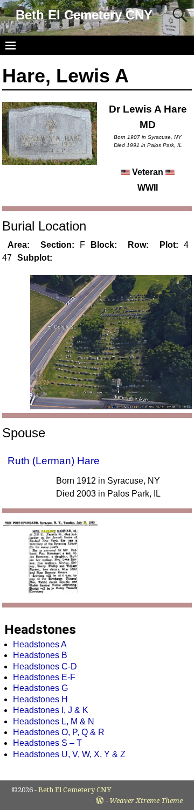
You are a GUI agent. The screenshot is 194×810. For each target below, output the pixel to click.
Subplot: (34, 257)
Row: (138, 244)
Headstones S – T (47, 743)
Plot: (169, 244)
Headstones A (40, 644)
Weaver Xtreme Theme (146, 801)
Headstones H (40, 699)
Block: (104, 244)
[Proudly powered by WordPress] (99, 801)
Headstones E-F (44, 677)
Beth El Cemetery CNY (84, 15)
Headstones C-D (45, 666)
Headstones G (40, 688)
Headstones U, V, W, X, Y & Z (69, 754)
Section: (57, 244)
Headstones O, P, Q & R (59, 732)
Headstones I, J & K (50, 710)
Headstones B (40, 655)
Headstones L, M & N (53, 721)
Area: (19, 244)
